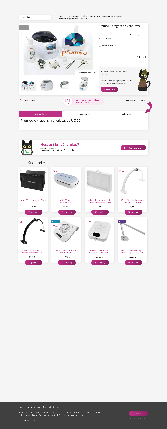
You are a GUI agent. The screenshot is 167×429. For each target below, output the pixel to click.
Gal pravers (126, 114)
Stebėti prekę (109, 89)
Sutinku (138, 413)
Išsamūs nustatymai (138, 418)
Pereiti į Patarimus (133, 148)
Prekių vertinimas (83, 114)
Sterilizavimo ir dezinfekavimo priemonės (106, 16)
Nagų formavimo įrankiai (77, 16)
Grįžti (62, 16)
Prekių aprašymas (40, 114)
